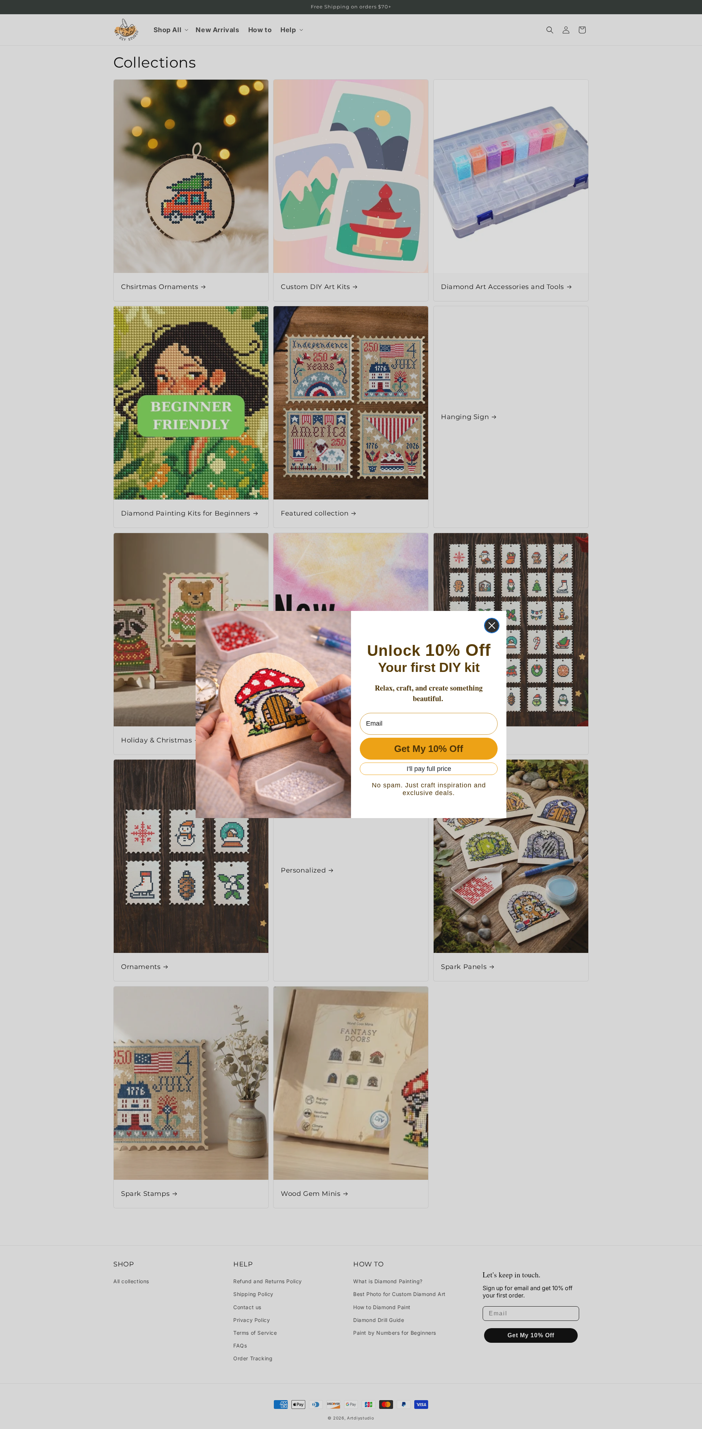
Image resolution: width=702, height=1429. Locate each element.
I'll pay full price (429, 768)
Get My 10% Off (428, 748)
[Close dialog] (491, 625)
